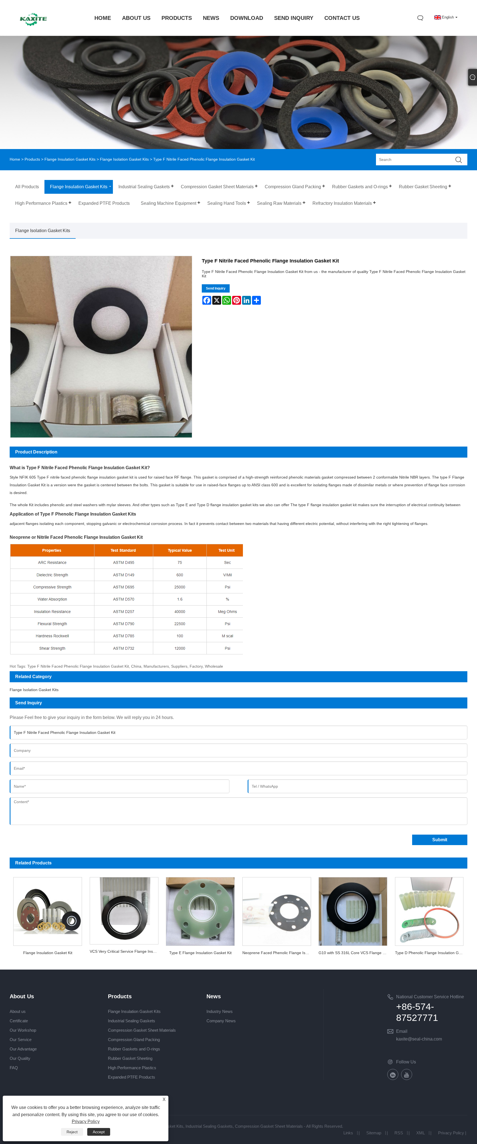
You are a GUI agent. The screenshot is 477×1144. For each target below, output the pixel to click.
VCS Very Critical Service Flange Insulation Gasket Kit (126, 951)
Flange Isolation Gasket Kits (124, 159)
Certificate (19, 1020)
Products (32, 159)
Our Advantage (23, 1049)
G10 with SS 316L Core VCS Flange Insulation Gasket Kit (355, 953)
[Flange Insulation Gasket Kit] (48, 910)
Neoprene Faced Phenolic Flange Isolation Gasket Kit (278, 953)
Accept (99, 1132)
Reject (72, 1132)
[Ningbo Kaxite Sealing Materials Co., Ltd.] (33, 29)
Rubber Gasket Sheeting (130, 1058)
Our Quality (20, 1058)
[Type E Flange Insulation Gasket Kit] (200, 910)
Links (348, 1132)
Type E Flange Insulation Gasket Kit (200, 953)
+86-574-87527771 (417, 1012)
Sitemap (373, 1132)
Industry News (219, 1011)
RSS (398, 1132)
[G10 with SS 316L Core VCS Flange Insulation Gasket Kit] (353, 910)
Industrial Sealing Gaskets (131, 1020)
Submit (439, 839)
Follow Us (406, 1062)
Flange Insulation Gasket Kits (70, 159)
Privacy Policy (451, 1132)
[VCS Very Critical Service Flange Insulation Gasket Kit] (124, 909)
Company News (221, 1020)
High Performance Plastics (132, 1067)
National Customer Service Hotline (430, 996)
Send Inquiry (216, 288)
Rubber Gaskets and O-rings (134, 1049)
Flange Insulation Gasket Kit (47, 953)
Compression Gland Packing (134, 1039)
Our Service (20, 1039)
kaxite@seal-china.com (419, 1039)
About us (18, 1011)
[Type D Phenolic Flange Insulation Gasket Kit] (429, 910)
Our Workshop (23, 1030)
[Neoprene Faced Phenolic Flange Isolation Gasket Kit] (277, 910)
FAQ (14, 1067)
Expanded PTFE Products (131, 1077)
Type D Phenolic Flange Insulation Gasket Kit (431, 953)
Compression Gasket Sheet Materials (142, 1030)
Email (401, 1031)
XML (420, 1132)
